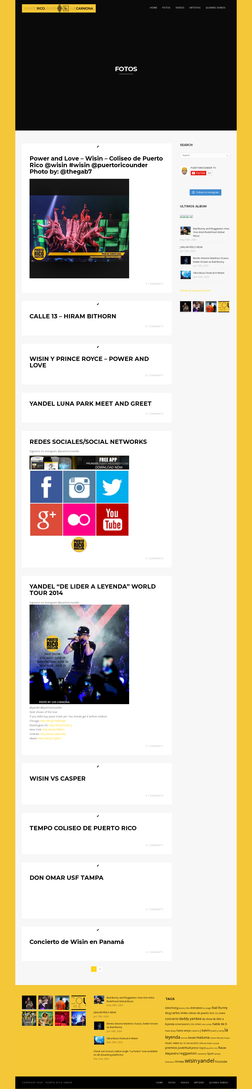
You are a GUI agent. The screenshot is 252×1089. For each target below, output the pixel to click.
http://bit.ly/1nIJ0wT (49, 738)
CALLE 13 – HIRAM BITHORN (73, 316)
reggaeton (188, 1053)
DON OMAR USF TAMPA (66, 877)
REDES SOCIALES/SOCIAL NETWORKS (88, 441)
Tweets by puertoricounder (195, 290)
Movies (220, 1038)
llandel (192, 1037)
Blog (168, 1013)
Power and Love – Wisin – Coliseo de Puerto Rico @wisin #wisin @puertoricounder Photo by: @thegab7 (96, 165)
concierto (172, 1019)
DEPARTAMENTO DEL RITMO (188, 1024)
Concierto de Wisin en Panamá (77, 941)
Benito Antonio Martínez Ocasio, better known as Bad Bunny (211, 259)
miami (213, 1038)
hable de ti (219, 1024)
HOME (153, 7)
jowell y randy (217, 1030)
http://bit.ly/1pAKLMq (52, 734)
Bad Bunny (219, 1008)
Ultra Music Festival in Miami (208, 272)
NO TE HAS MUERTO (189, 1043)
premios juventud (178, 1048)
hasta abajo (170, 1030)
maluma (203, 1037)
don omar (207, 1024)
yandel (206, 1060)
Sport (210, 1053)
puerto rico (212, 1048)
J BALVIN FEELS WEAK (191, 247)
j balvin (205, 1030)
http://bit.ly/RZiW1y (60, 725)
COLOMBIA (220, 1013)
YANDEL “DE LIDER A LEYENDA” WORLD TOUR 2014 (93, 589)
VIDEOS (180, 7)
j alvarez (195, 1030)
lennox (184, 1038)
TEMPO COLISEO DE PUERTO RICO (83, 828)
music (227, 1038)
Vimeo (179, 1062)
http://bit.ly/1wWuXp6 (53, 721)
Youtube (221, 1062)
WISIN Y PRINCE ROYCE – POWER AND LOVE (89, 362)
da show (207, 1019)
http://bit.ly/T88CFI (53, 729)
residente (202, 1054)
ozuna (216, 1043)
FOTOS (166, 7)
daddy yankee (190, 1018)
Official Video (205, 1043)
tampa (217, 1054)
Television (170, 1062)
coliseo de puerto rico (201, 1013)
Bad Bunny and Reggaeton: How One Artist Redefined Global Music (211, 232)
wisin (191, 1060)
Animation (196, 1008)
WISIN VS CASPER (58, 778)
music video (172, 1043)
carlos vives (179, 1013)
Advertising (171, 1008)
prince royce (198, 1048)
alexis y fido (184, 1008)
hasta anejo (184, 1030)
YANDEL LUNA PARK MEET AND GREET (91, 403)
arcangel (207, 1008)
